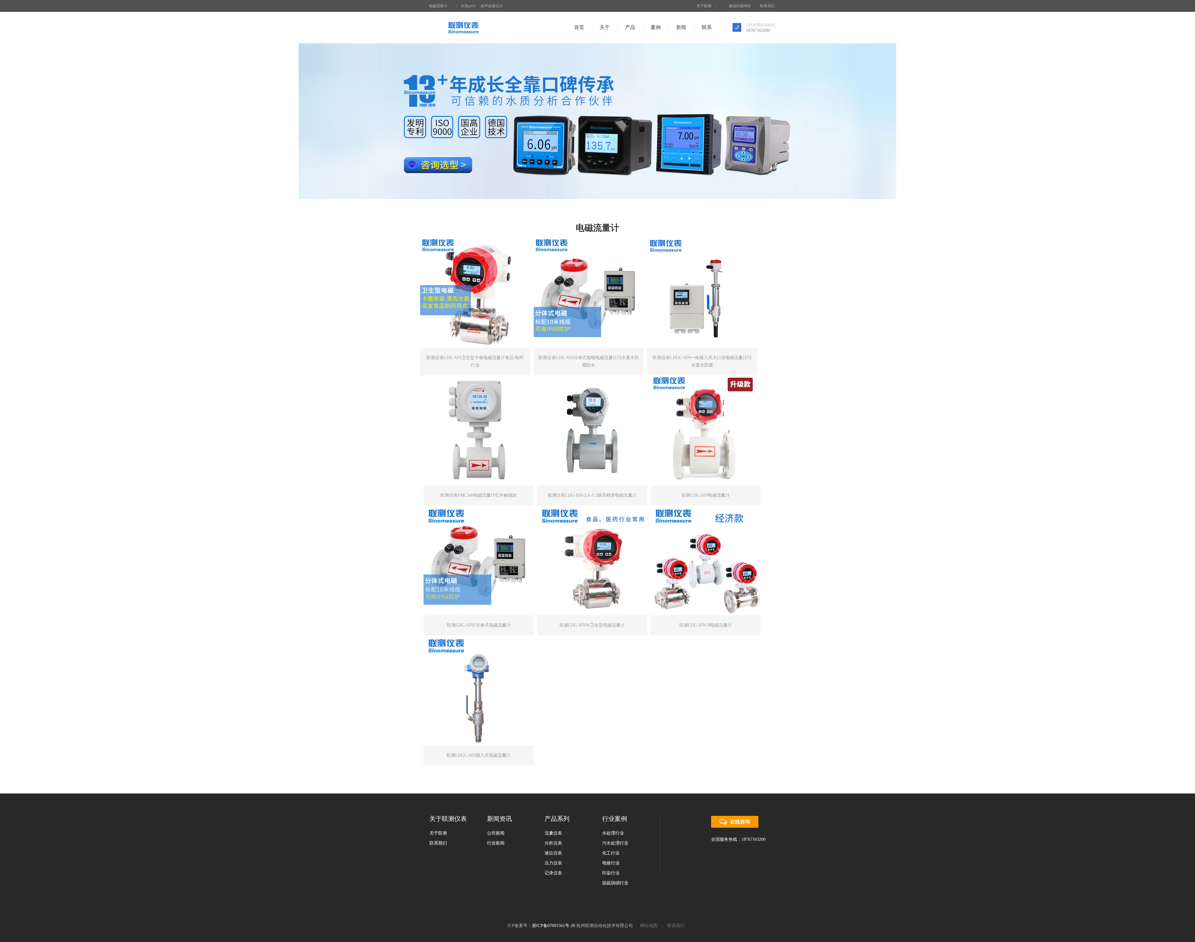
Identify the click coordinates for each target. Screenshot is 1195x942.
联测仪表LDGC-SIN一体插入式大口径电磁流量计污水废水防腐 (702, 361)
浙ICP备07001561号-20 (553, 925)
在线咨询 (740, 821)
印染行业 (611, 873)
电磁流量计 (438, 6)
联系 (707, 27)
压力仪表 (553, 863)
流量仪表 (553, 833)
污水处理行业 (615, 843)
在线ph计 (468, 6)
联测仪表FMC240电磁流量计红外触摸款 (478, 495)
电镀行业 (611, 863)
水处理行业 (613, 833)
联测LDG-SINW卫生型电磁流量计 (592, 625)
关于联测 (703, 6)
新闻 (681, 27)
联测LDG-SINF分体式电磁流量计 (479, 625)
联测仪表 (463, 27)
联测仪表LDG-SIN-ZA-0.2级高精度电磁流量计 (592, 495)
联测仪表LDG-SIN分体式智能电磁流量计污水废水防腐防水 (588, 361)
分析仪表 (553, 843)
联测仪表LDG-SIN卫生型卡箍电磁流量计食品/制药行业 (475, 361)
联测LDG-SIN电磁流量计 (706, 495)
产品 (630, 27)
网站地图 (649, 925)
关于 (605, 27)
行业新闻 (495, 843)
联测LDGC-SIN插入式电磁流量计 (479, 755)
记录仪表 (553, 873)
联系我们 (767, 6)
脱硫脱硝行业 (615, 883)
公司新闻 (495, 833)
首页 (579, 27)
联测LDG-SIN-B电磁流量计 (705, 625)
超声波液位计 (491, 6)
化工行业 (611, 853)
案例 (656, 27)
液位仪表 (553, 853)
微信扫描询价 (740, 6)
